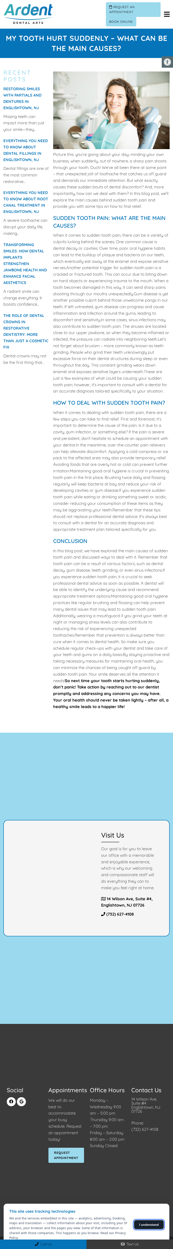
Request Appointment (66, 1155)
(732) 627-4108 (120, 914)
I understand (149, 1224)
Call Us (46, 1244)
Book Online (121, 22)
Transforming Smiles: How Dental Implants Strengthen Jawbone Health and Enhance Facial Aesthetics (25, 263)
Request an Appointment (122, 9)
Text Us (132, 1244)
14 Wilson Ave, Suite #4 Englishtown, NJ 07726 (145, 1105)
